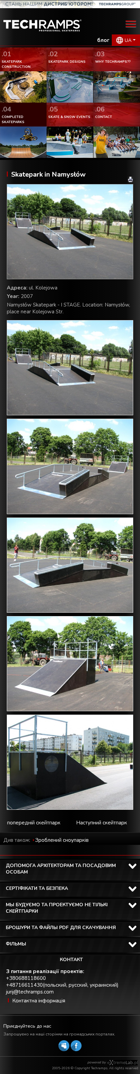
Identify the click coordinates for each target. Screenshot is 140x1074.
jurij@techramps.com (30, 991)
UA (128, 40)
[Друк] (130, 179)
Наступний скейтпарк (101, 822)
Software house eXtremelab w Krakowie (122, 1062)
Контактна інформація (38, 1000)
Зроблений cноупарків (62, 840)
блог (103, 40)
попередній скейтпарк (33, 822)
